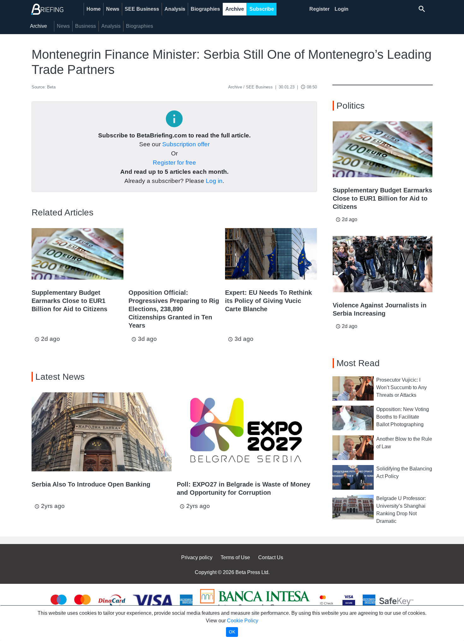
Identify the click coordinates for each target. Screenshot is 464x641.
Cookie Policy (242, 620)
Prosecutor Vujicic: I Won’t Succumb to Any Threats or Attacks (401, 387)
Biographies (205, 9)
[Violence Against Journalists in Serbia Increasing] (382, 264)
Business (85, 26)
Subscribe (261, 9)
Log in (214, 181)
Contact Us (270, 557)
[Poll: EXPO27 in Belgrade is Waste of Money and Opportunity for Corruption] (247, 431)
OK (232, 631)
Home (93, 9)
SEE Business (142, 9)
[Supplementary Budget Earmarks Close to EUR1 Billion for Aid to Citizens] (77, 254)
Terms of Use (235, 557)
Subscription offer (186, 144)
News (112, 9)
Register (319, 9)
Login (341, 9)
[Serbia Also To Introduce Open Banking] (102, 431)
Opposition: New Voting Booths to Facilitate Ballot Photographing (402, 417)
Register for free (174, 162)
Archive (234, 9)
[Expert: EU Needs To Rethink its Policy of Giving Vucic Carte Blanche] (271, 254)
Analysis (174, 9)
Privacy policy (196, 557)
